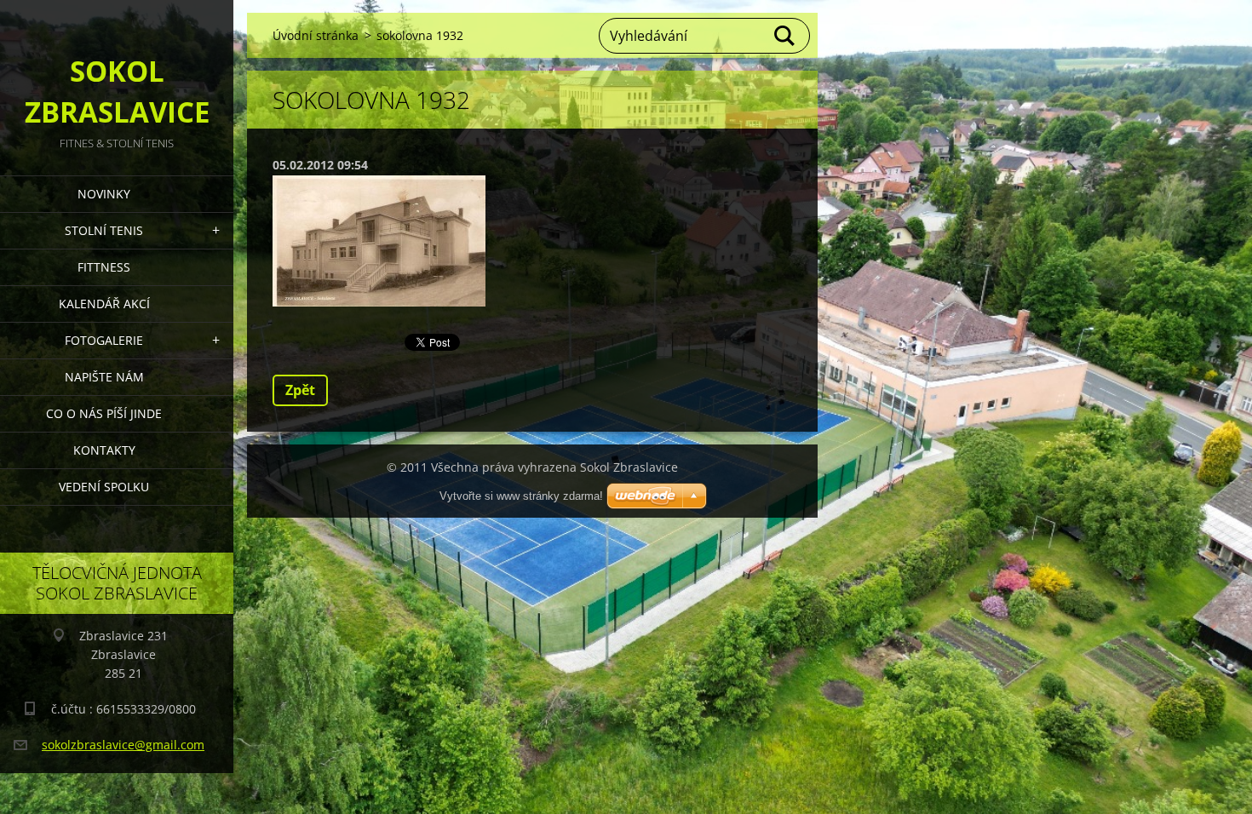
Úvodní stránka (316, 35)
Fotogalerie (104, 340)
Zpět (300, 390)
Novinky (104, 194)
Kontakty (104, 450)
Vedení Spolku (104, 487)
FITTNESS (104, 267)
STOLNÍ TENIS (104, 230)
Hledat (785, 36)
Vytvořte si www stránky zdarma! (521, 496)
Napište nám (104, 377)
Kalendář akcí (104, 303)
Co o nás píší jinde (104, 413)
